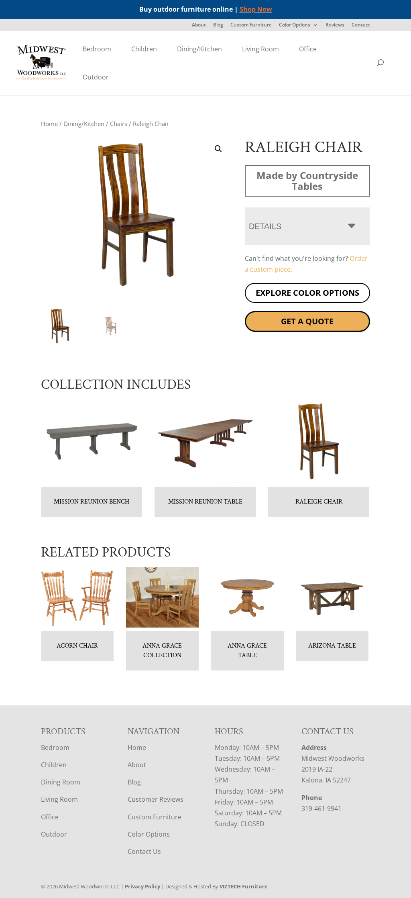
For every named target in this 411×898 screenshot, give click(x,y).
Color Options (294, 25)
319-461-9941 (321, 808)
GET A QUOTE (307, 321)
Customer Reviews (155, 799)
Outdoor (96, 77)
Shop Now (256, 9)
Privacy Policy (142, 886)
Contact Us (144, 851)
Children (144, 49)
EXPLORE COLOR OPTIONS (307, 292)
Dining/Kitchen (199, 49)
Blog (218, 25)
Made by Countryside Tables (307, 181)
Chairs (118, 124)
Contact (361, 25)
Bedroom (97, 49)
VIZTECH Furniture (244, 886)
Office (308, 49)
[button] (218, 149)
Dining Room (60, 782)
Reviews (335, 25)
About (199, 25)
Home (49, 124)
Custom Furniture (251, 25)
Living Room (260, 49)
